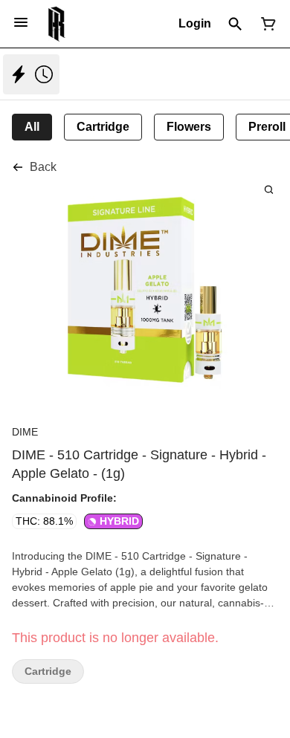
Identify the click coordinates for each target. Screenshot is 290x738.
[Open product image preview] (269, 189)
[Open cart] (265, 23)
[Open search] (235, 23)
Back (43, 167)
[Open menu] (21, 22)
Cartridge (48, 671)
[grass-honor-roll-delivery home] (57, 23)
